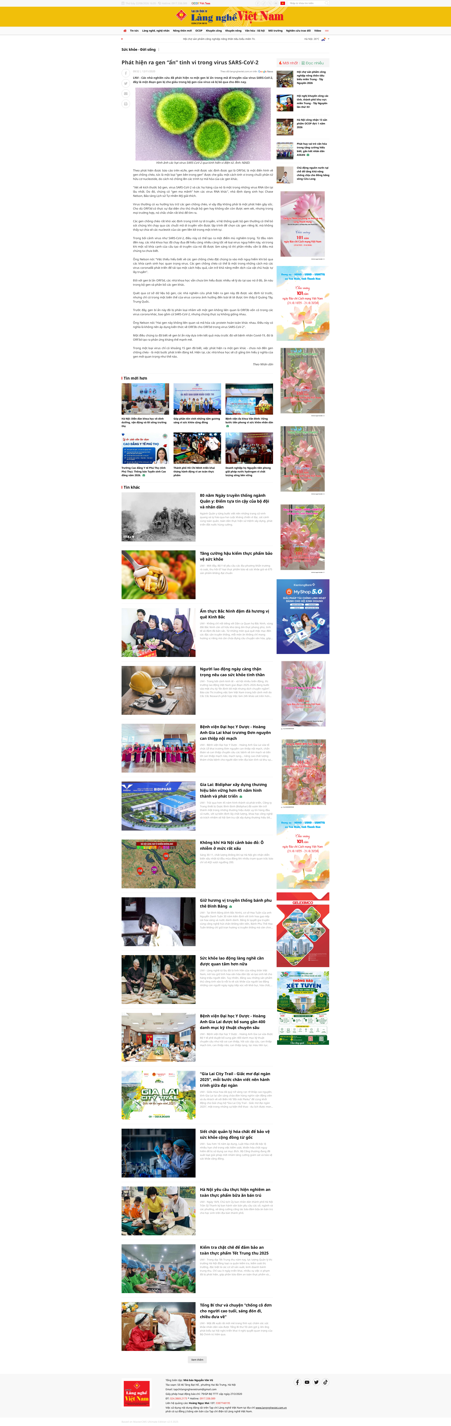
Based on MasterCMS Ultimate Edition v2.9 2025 (150, 1421)
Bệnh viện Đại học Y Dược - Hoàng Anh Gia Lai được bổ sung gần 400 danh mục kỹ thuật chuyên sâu (232, 1021)
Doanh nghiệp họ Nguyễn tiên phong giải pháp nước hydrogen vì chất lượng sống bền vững (248, 471)
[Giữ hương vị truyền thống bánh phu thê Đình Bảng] (159, 921)
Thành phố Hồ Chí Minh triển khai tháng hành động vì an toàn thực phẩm (194, 471)
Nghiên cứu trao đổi (298, 30)
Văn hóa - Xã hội (255, 30)
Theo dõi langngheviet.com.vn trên (238, 71)
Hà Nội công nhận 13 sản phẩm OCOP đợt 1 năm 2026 (312, 123)
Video (317, 30)
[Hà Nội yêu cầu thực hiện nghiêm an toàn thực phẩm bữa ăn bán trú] (159, 1211)
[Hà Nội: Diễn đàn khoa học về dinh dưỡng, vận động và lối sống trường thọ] (145, 399)
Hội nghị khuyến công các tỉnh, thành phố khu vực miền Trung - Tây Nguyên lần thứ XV (312, 101)
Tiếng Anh (282, 3)
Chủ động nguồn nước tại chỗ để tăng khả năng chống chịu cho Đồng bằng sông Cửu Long (313, 173)
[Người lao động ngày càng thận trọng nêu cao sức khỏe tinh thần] (159, 690)
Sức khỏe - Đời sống (139, 49)
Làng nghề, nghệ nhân (155, 30)
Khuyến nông (233, 30)
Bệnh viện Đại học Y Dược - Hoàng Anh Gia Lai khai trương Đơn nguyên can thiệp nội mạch (235, 732)
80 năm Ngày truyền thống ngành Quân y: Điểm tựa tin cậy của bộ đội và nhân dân (234, 501)
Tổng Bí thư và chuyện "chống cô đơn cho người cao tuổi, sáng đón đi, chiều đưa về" (236, 1310)
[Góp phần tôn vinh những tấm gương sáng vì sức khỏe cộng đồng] (197, 399)
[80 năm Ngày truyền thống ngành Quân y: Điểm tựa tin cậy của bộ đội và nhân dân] (159, 516)
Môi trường (275, 30)
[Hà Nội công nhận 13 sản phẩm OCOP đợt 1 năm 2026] (285, 127)
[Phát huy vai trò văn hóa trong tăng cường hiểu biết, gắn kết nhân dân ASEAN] (285, 151)
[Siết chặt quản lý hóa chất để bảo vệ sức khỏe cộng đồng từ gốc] (159, 1153)
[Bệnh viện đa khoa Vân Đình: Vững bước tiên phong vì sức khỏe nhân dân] (249, 399)
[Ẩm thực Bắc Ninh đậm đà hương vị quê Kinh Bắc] (159, 632)
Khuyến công (214, 30)
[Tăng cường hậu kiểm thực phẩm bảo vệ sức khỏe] (159, 574)
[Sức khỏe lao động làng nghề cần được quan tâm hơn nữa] (159, 979)
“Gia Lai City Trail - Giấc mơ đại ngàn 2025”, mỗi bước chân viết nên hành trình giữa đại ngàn (235, 1079)
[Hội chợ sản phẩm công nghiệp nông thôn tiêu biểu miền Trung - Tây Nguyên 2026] (285, 79)
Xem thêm (197, 1359)
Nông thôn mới (182, 30)
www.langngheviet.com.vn (271, 1407)
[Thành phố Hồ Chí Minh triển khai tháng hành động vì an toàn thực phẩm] (197, 448)
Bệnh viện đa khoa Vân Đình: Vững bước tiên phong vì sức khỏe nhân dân (249, 420)
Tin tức (134, 30)
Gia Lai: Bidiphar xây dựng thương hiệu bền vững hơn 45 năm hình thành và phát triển (233, 790)
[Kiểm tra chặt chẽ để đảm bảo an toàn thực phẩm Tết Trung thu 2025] (159, 1268)
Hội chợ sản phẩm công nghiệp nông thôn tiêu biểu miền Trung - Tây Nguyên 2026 (208, 39)
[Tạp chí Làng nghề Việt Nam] (137, 1393)
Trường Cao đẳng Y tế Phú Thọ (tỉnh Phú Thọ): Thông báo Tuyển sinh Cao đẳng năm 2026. (144, 471)
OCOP (198, 30)
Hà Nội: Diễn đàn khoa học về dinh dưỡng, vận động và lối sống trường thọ (144, 422)
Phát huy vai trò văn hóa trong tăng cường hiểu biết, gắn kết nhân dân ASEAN (312, 149)
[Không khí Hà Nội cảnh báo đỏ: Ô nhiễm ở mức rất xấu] (159, 864)
